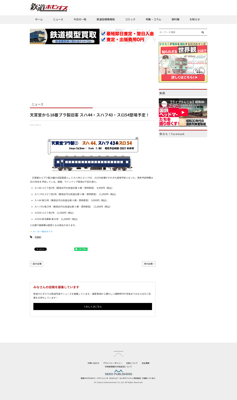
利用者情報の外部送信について (118, 366)
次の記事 (148, 263)
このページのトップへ (118, 354)
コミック (130, 19)
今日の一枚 (80, 19)
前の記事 (37, 263)
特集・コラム (153, 19)
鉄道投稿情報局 (106, 19)
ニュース (58, 19)
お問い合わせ (93, 363)
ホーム (39, 19)
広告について (132, 363)
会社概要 (145, 363)
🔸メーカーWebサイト (41, 231)
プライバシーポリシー (112, 363)
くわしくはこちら (93, 306)
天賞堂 (38, 237)
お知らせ (195, 19)
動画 (162, 93)
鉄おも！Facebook (172, 134)
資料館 (175, 19)
